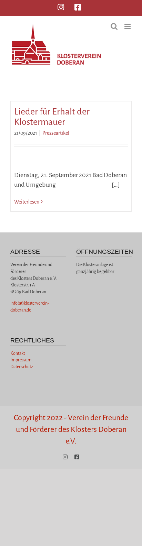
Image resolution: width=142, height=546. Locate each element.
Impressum (20, 360)
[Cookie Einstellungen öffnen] (12, 537)
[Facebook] (77, 7)
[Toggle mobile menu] (128, 26)
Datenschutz (21, 366)
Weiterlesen (26, 202)
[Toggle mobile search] (114, 26)
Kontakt (17, 353)
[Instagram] (61, 7)
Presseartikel (55, 133)
